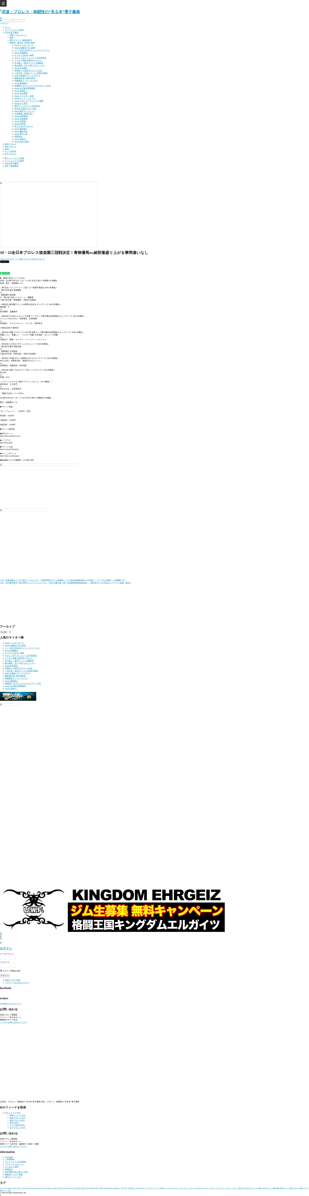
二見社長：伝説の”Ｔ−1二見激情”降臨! (31, 73)
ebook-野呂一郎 (21, 134)
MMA (7, 149)
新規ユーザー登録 (12, 980)
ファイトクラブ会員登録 (15, 1162)
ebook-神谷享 (20, 124)
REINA (92, 1188)
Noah (64, 1188)
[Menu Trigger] (3, 3)
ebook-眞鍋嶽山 (21, 83)
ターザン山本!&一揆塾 (24, 55)
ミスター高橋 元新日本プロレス (28, 60)
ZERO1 (142, 1188)
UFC (125, 1188)
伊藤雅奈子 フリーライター (26, 81)
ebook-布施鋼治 (21, 53)
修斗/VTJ (241, 1188)
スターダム (183, 1188)
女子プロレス (10, 154)
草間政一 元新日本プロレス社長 (28, 71)
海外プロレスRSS (17, 1120)
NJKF (60, 1188)
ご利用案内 (9, 1159)
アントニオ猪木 (159, 1188)
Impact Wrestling (31, 1188)
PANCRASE (77, 1188)
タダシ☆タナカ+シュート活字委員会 (30, 58)
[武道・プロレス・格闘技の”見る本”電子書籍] (40, 12)
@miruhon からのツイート (11, 1004)
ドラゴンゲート (220, 1188)
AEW (5, 1188)
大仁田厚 (258, 1188)
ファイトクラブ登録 (15, 158)
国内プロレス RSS (17, 1118)
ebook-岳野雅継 (21, 116)
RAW (88, 1188)
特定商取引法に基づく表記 (16, 1172)
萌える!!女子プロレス (23, 126)
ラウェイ (235, 1188)
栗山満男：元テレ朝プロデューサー (29, 65)
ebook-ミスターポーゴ (23, 45)
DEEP (19, 1188)
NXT (67, 1188)
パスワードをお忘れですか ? (17, 983)
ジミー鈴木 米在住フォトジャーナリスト (32, 50)
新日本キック (284, 1188)
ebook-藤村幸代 (21, 131)
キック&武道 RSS (17, 1125)
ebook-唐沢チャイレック (24, 111)
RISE (96, 1188)
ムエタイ (229, 1188)
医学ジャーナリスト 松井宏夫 (27, 106)
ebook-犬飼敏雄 (21, 119)
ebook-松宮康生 (21, 68)
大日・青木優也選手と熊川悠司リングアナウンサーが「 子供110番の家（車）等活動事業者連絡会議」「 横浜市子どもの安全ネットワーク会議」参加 (65, 583)
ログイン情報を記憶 (11, 971)
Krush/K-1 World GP (52, 1188)
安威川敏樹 (276, 1188)
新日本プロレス (294, 1188)
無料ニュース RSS (17, 1115)
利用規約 (9, 1169)
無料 (12, 38)
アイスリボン (149, 1188)
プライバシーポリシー (14, 1164)
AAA (1, 1188)
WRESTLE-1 (131, 1188)
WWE (137, 1188)
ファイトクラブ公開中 (14, 30)
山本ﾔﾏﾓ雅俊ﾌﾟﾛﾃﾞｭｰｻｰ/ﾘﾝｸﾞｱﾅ (27, 76)
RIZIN (101, 1188)
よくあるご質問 (11, 1167)
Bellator (9, 1188)
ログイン (6, 948)
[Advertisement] (154, 175)
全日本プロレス (38, 259)
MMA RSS (14, 1123)
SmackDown (116, 1188)
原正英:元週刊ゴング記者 (25, 109)
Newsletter (9, 1157)
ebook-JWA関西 (20, 93)
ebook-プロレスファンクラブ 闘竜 (28, 101)
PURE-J (83, 1188)
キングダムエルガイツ (172, 1188)
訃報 (9, 1190)
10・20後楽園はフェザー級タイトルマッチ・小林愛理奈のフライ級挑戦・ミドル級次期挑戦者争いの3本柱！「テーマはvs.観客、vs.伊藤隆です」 (64, 580)
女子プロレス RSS (17, 1128)
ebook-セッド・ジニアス (24, 98)
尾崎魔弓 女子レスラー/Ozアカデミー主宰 (32, 86)
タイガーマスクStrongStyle (195, 1188)
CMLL (14, 1188)
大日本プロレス (267, 1188)
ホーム (8, 27)
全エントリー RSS (12, 1113)
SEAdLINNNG (107, 1188)
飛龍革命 (18, 136)
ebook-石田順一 (21, 121)
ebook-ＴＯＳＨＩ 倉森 (24, 96)
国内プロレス (10, 144)
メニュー (4, 23)
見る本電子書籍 (11, 33)
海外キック (3, 1190)
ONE (71, 1188)
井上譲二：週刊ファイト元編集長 (28, 63)
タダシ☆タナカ (210, 1188)
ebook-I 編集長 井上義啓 (24, 48)
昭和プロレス (304, 1188)
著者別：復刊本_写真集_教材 (22, 43)
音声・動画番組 (11, 166)
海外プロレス (10, 147)
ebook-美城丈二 (21, 91)
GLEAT (23, 1188)
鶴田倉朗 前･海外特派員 (24, 78)
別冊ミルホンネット (18, 35)
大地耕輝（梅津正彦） (24, 114)
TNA (122, 1188)
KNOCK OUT (40, 1188)
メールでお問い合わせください (13, 1022)
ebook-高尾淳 (20, 139)
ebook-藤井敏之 (21, 129)
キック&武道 (10, 151)
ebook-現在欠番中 (21, 142)
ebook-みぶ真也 (21, 103)
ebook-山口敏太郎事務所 (24, 88)
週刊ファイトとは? (13, 1177)
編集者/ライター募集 (14, 1174)
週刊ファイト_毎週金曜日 (21, 40)
